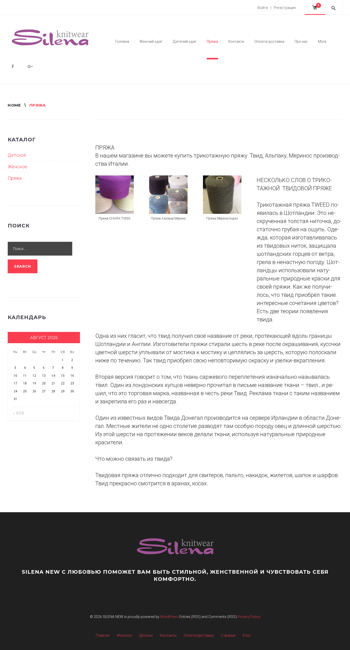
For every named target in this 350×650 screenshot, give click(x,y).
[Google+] (30, 66)
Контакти (236, 41)
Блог (247, 635)
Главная (103, 635)
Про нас (301, 41)
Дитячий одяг (185, 41)
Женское (17, 166)
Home (14, 105)
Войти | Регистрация (277, 8)
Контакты (168, 635)
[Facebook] (13, 66)
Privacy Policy (249, 617)
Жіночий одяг (150, 41)
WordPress (169, 617)
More (322, 41)
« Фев (18, 413)
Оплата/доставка (269, 41)
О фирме (228, 635)
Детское (17, 155)
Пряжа (212, 41)
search (22, 266)
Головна (122, 41)
